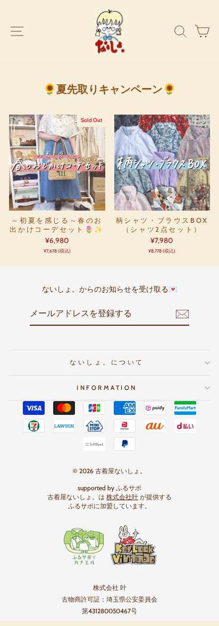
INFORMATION (107, 388)
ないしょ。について (107, 362)
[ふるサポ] (109, 545)
